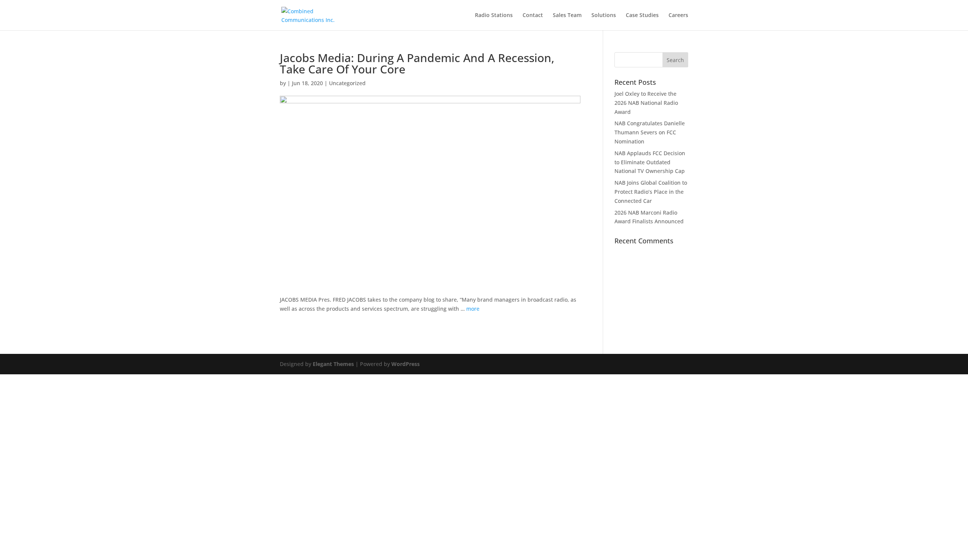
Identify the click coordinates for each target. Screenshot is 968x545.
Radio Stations (494, 15)
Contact (533, 15)
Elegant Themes (333, 363)
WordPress (405, 363)
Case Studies (642, 15)
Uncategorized (347, 83)
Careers (678, 15)
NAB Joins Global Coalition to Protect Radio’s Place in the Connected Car (650, 191)
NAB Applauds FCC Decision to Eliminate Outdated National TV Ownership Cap (649, 162)
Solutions (603, 15)
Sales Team (567, 15)
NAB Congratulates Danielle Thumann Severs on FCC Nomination (649, 132)
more (472, 308)
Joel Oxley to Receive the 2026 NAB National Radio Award (646, 102)
